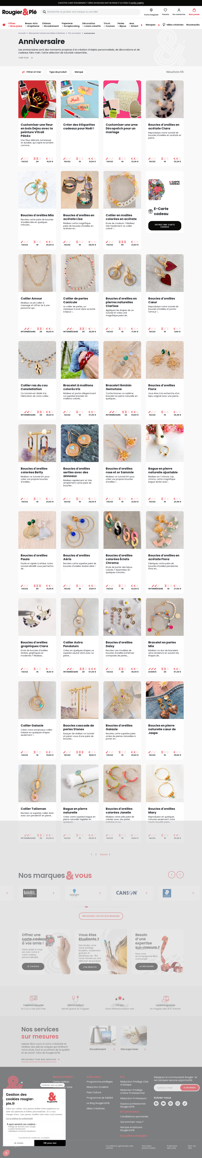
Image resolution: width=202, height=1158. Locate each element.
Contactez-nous (62, 1087)
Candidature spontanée (134, 1116)
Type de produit (58, 71)
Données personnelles (149, 1147)
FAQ (55, 1092)
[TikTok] (184, 1103)
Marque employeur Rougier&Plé (131, 1129)
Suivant (104, 854)
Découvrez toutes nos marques (101, 916)
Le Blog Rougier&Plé (98, 1103)
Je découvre (146, 966)
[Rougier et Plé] (14, 1088)
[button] (178, 11)
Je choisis (33, 966)
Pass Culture (94, 1092)
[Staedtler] (179, 893)
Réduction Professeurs (133, 1098)
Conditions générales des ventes (119, 1147)
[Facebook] (156, 1103)
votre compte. (137, 3)
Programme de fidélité (100, 1097)
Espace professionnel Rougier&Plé (132, 1105)
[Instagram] (177, 1103)
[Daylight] (86, 893)
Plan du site (192, 1147)
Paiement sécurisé (172, 1147)
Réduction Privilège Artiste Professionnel (132, 1092)
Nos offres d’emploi (133, 1136)
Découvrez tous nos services (38, 1059)
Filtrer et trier (34, 71)
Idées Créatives (96, 1108)
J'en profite (90, 967)
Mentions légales (11, 1146)
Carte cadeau (61, 1081)
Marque (79, 71)
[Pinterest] (170, 1103)
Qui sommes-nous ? (132, 1122)
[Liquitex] (39, 893)
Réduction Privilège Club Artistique (134, 1083)
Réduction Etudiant (98, 1087)
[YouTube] (163, 1103)
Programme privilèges (100, 1081)
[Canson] (132, 893)
